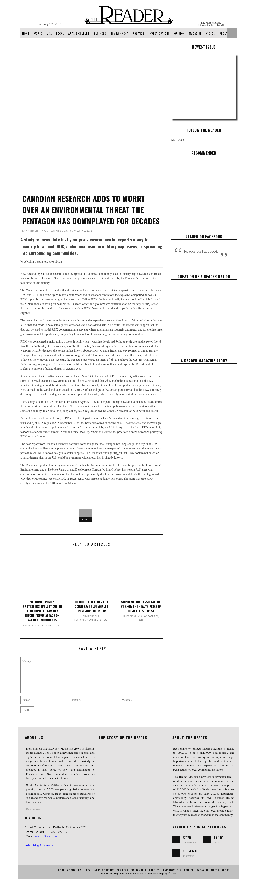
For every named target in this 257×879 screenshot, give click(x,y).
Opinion (179, 33)
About (224, 33)
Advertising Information (39, 845)
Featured (28, 625)
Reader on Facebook (203, 236)
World (38, 33)
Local (60, 33)
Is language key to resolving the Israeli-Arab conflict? (204, 190)
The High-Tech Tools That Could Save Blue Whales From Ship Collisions (91, 606)
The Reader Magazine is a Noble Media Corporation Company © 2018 (138, 873)
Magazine (195, 33)
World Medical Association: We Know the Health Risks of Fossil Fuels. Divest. (141, 606)
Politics (138, 33)
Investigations (159, 33)
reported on (41, 418)
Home (25, 33)
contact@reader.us (46, 836)
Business (100, 33)
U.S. (49, 33)
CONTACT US (33, 818)
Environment (119, 33)
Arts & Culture (78, 33)
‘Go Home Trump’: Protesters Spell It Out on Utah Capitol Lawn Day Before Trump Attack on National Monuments (42, 611)
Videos (210, 33)
